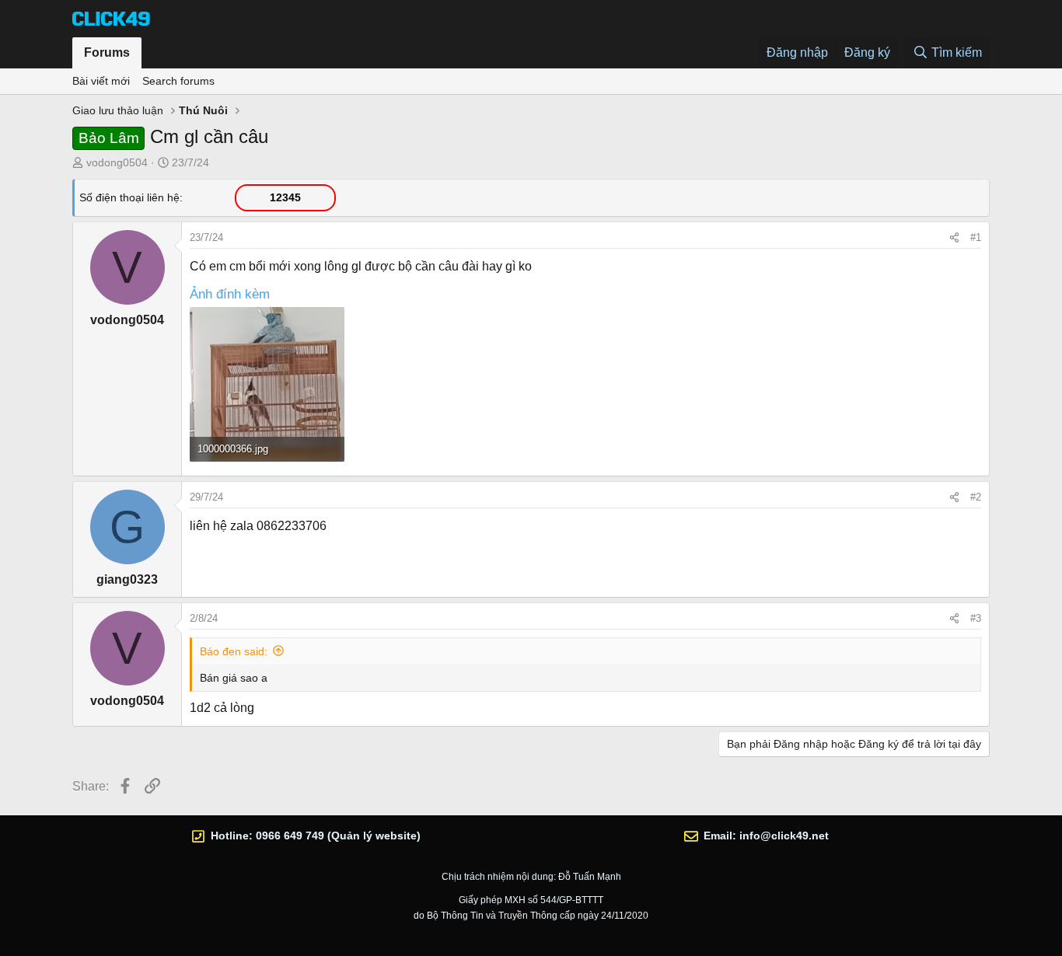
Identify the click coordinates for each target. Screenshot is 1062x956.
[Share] (954, 238)
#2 (975, 497)
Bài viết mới (101, 81)
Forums (107, 52)
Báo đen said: (233, 651)
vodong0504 (117, 162)
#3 (975, 618)
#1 (975, 237)
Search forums (178, 81)
